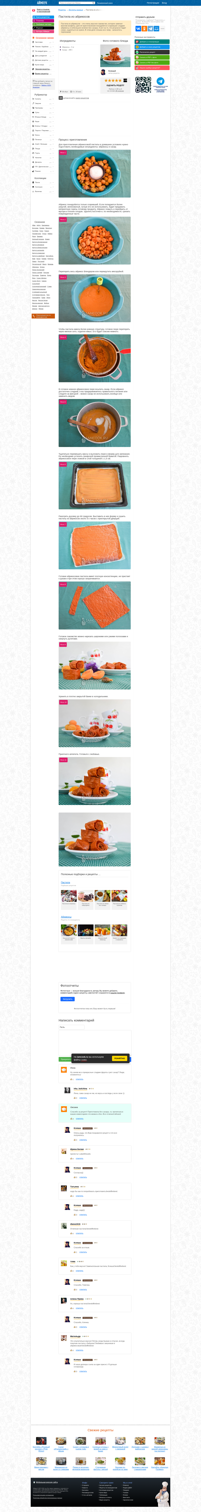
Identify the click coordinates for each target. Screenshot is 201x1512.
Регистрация (153, 3)
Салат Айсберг (42, 278)
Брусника (35, 228)
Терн (48, 295)
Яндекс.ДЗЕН (127, 1488)
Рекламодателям (87, 1492)
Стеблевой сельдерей (39, 292)
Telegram (126, 1490)
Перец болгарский (38, 270)
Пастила (65, 882)
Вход (164, 3)
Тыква (43, 297)
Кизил (38, 259)
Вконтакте (126, 1497)
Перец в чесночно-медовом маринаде (80, 1468)
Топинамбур (36, 297)
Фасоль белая (43, 300)
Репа (33, 278)
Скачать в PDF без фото (149, 62)
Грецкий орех (36, 234)
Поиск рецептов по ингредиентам (43, 316)
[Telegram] (150, 28)
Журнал (39, 28)
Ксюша (77, 1128)
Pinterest (126, 1485)
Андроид (36, 87)
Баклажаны (45, 225)
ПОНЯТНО (119, 1058)
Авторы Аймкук (42, 31)
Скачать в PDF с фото (148, 57)
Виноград (49, 228)
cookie (84, 1060)
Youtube (125, 1492)
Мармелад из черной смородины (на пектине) (159, 1449)
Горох (41, 231)
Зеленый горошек (38, 239)
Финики (34, 306)
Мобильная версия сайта (47, 1482)
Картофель (49, 256)
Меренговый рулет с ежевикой (120, 1448)
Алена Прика (77, 1299)
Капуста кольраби (38, 250)
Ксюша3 (112, 71)
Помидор (43, 275)
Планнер (40, 21)
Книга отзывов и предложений (43, 10)
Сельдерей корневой (39, 286)
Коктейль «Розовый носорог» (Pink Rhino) (41, 1449)
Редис (49, 275)
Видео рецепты (42, 74)
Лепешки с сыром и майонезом (140, 1448)
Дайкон (50, 234)
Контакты (85, 1490)
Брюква (42, 228)
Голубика (35, 231)
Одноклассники (128, 1500)
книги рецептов (82, 98)
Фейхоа (46, 303)
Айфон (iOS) (46, 85)
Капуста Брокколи (38, 245)
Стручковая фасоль (38, 295)
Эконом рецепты (42, 69)
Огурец (42, 267)
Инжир (47, 239)
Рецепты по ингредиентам (108, 1488)
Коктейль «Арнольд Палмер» (159, 1468)
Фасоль (34, 300)
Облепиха (35, 267)
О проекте (85, 1485)
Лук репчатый (36, 264)
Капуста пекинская (38, 253)
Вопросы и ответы (105, 1497)
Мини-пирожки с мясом (41, 1468)
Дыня (34, 236)
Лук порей (41, 261)
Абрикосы (66, 917)
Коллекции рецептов (106, 1490)
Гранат (46, 231)
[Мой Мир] (156, 28)
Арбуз (39, 225)
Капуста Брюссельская (39, 247)
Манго (44, 264)
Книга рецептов (43, 17)
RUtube (125, 1495)
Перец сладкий (37, 272)
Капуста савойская (38, 256)
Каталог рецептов (105, 1485)
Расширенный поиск (105, 3)
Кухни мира (103, 1492)
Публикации (103, 1495)
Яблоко (41, 309)
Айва (33, 225)
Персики (46, 272)
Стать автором (87, 1495)
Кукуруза (50, 259)
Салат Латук (36, 281)
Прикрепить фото (68, 1059)
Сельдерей (36, 284)
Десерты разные (76, 10)
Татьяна (74, 1187)
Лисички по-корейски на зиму (120, 1468)
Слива (49, 286)
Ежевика (40, 236)
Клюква (44, 259)
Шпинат (34, 309)
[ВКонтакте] (138, 28)
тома (72, 1261)
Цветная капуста (43, 306)
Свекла (44, 281)
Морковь (50, 264)
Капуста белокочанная (39, 242)
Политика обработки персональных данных (47, 1498)
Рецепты (62, 10)
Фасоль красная (37, 303)
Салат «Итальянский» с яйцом (61, 1449)
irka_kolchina (80, 1088)
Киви (33, 259)
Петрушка (35, 275)
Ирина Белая (77, 1149)
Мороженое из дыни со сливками (61, 1468)
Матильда (75, 1336)
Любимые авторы (43, 24)
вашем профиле (118, 993)
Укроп (48, 297)
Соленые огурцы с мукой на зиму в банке (101, 1449)
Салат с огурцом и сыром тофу (81, 1448)
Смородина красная (39, 289)
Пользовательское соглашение (43, 1495)
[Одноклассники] (144, 28)
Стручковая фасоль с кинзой (101, 1468)
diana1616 (75, 1224)
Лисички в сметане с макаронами (140, 1468)
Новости (85, 1488)
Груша (44, 234)
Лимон (34, 261)
